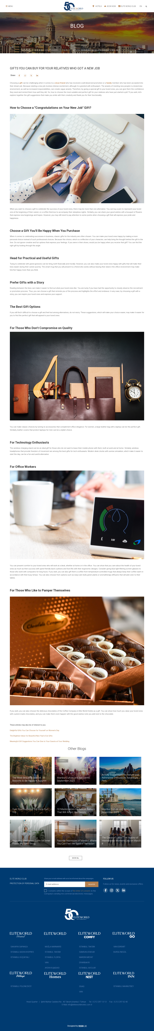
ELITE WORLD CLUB (128, 6)
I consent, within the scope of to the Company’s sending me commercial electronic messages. (70, 892)
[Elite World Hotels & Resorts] (146, 6)
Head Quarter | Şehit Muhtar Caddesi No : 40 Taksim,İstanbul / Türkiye (56, 1002)
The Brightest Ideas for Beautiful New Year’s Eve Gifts (31, 736)
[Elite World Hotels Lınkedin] (37, 75)
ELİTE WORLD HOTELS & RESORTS (46, 50)
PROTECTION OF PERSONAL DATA (24, 883)
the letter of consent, (81, 891)
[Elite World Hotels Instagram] (25, 75)
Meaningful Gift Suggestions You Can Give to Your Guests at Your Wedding (39, 741)
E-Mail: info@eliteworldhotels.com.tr (77, 1005)
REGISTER (91, 884)
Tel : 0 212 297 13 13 (97, 1002)
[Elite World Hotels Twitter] (31, 75)
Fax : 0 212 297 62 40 (118, 1002)
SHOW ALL (75, 858)
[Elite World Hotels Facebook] (19, 75)
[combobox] (140, 6)
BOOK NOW (111, 6)
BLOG (66, 50)
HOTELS (98, 6)
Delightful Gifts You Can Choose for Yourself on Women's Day (34, 730)
